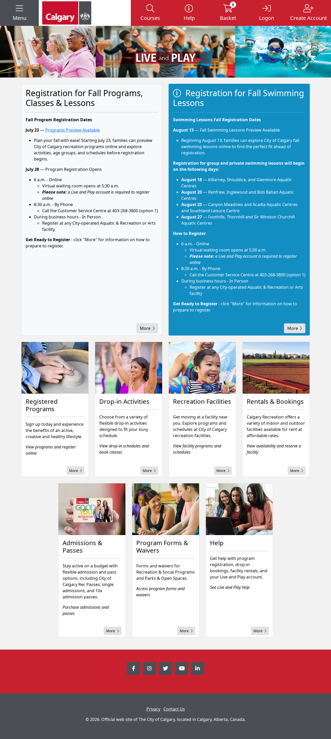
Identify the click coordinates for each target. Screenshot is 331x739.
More (145, 328)
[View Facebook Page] (133, 668)
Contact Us (174, 709)
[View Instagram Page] (149, 668)
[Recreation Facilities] (202, 368)
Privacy (153, 709)
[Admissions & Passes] (91, 509)
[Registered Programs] (54, 368)
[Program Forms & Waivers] (165, 509)
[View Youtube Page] (181, 668)
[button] (19, 13)
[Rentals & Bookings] (276, 368)
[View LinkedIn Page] (197, 668)
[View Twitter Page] (165, 668)
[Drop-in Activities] (128, 368)
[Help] (239, 509)
